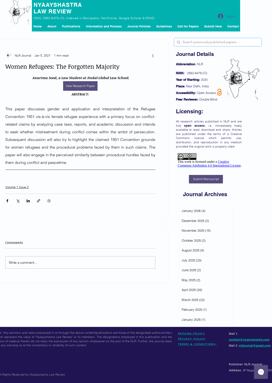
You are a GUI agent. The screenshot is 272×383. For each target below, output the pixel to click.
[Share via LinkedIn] (28, 201)
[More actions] (152, 55)
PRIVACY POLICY (192, 338)
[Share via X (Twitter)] (18, 201)
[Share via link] (39, 201)
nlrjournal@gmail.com (255, 345)
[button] (71, 26)
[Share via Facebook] (7, 201)
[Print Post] (49, 201)
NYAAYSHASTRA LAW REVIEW (58, 8)
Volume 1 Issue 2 (17, 187)
